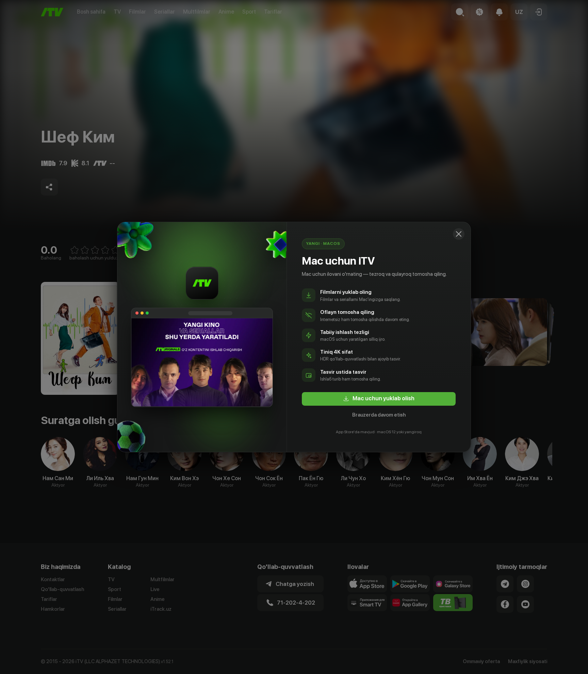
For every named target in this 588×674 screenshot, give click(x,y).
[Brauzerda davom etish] (458, 234)
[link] (379, 399)
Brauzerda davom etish (379, 415)
